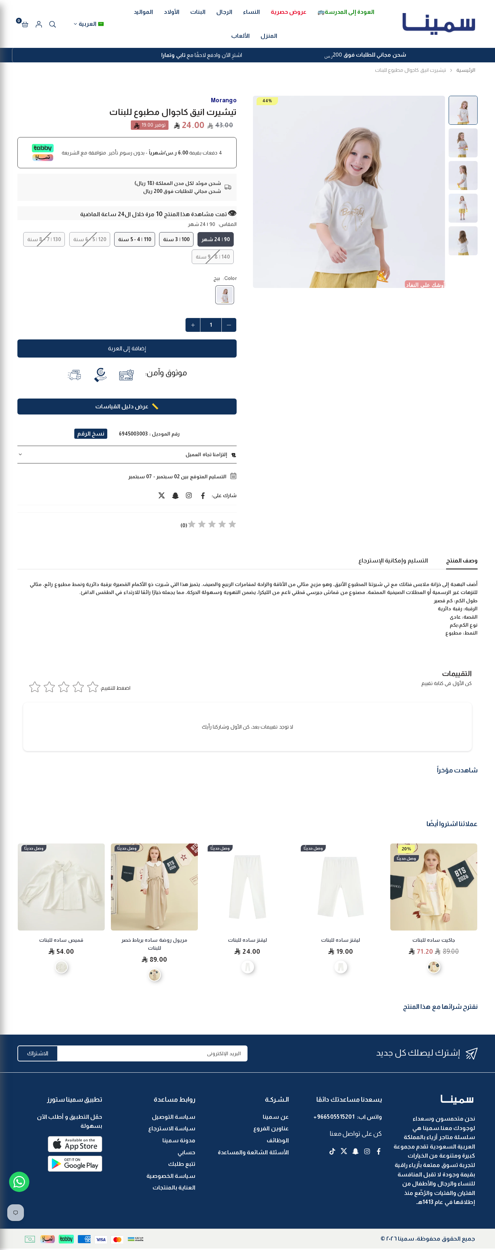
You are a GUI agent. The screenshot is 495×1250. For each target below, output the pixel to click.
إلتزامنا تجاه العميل (206, 454)
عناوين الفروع (270, 1128)
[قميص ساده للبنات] (61, 887)
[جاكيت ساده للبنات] (433, 887)
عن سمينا (275, 1117)
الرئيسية (465, 70)
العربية (87, 24)
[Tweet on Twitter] (162, 495)
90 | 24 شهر (215, 239)
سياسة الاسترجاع (171, 1128)
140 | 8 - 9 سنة (213, 257)
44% (267, 100)
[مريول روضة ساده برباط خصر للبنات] (154, 887)
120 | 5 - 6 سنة (89, 239)
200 (365, 55)
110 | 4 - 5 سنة (134, 239)
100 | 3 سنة (176, 239)
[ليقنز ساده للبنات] (340, 887)
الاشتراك (37, 1053)
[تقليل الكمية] (229, 325)
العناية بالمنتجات (174, 1187)
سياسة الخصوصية (170, 1176)
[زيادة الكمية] (193, 325)
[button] (25, 24)
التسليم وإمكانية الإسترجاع (393, 560)
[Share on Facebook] (203, 495)
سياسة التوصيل (173, 1117)
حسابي (186, 1152)
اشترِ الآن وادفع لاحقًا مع (201, 55)
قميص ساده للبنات (61, 940)
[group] (349, 192)
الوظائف (278, 1140)
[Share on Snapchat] (175, 495)
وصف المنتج (462, 560)
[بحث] (52, 24)
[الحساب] (39, 24)
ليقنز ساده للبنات (341, 940)
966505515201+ (333, 1117)
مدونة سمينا (178, 1140)
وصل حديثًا (406, 858)
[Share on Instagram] (189, 495)
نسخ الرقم (90, 433)
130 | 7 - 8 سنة (44, 239)
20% (406, 848)
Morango (224, 100)
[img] (212, 525)
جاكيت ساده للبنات (433, 940)
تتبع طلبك (181, 1164)
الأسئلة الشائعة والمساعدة (253, 1152)
